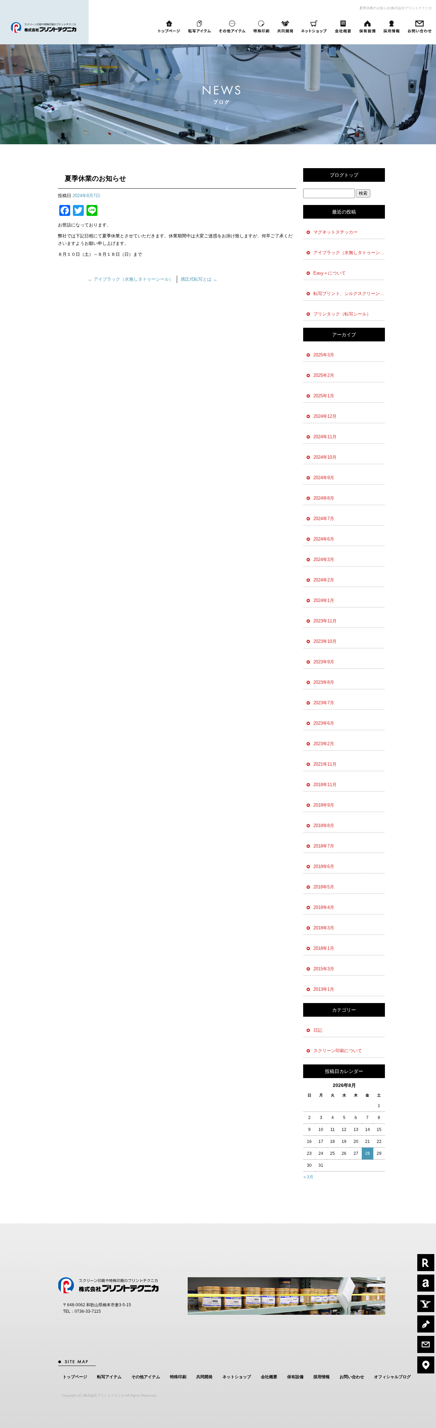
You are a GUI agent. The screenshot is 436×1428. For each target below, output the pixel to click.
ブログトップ (344, 175)
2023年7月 (323, 702)
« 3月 (308, 1177)
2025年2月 (323, 375)
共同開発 (285, 26)
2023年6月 (323, 723)
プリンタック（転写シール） (342, 313)
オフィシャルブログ (392, 1376)
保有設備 (367, 26)
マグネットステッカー (335, 232)
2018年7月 (323, 846)
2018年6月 (323, 866)
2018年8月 (323, 825)
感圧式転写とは (199, 279)
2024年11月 (325, 436)
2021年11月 (325, 764)
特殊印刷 (261, 26)
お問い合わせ (420, 26)
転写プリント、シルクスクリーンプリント (349, 293)
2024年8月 (323, 498)
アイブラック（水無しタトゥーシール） (130, 279)
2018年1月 (323, 948)
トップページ (169, 26)
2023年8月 (323, 682)
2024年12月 (325, 416)
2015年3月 (323, 968)
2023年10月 (325, 641)
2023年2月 (323, 743)
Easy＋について (329, 273)
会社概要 (343, 26)
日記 (317, 1030)
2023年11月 (325, 620)
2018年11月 (325, 784)
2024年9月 (323, 477)
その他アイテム (232, 26)
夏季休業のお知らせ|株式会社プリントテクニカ (395, 8)
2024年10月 (325, 457)
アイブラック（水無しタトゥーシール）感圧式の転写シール (349, 252)
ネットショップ (314, 26)
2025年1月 (323, 395)
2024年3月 (323, 559)
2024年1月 (323, 600)
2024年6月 (323, 539)
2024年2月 (323, 580)
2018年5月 (323, 886)
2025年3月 (323, 354)
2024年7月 (323, 518)
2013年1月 (323, 989)
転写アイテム (199, 26)
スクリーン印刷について (337, 1050)
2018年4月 (323, 907)
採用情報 (391, 26)
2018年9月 (323, 805)
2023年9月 (323, 661)
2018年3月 (323, 927)
